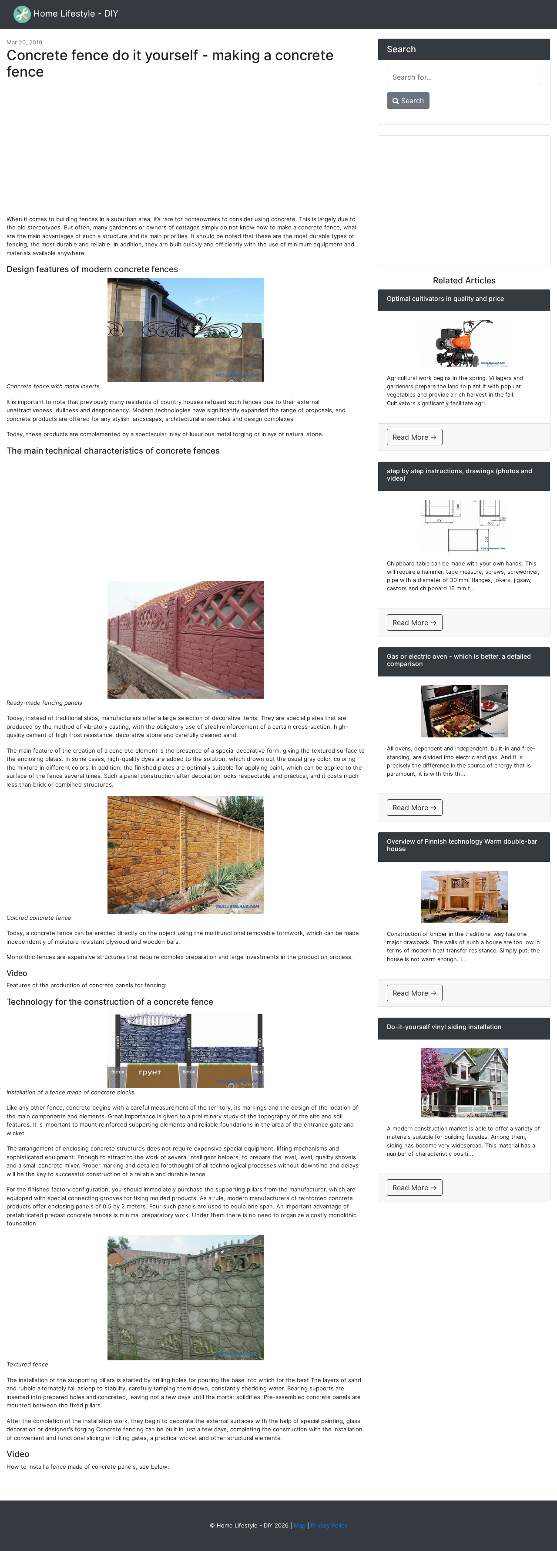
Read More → (415, 437)
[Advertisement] (186, 151)
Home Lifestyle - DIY (74, 13)
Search (411, 100)
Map (299, 1525)
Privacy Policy (329, 1525)
